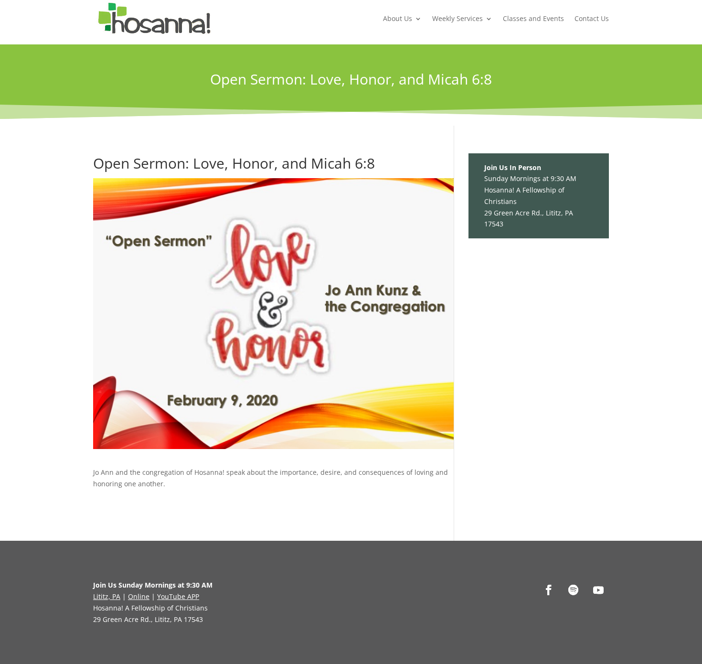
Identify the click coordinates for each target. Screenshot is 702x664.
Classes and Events (533, 18)
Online (138, 596)
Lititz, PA (106, 596)
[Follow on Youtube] (598, 589)
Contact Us (591, 18)
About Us (397, 18)
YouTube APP (178, 596)
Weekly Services (457, 18)
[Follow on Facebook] (548, 589)
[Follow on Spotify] (573, 589)
